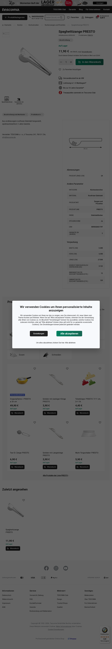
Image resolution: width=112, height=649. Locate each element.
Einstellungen (38, 334)
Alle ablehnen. (70, 343)
